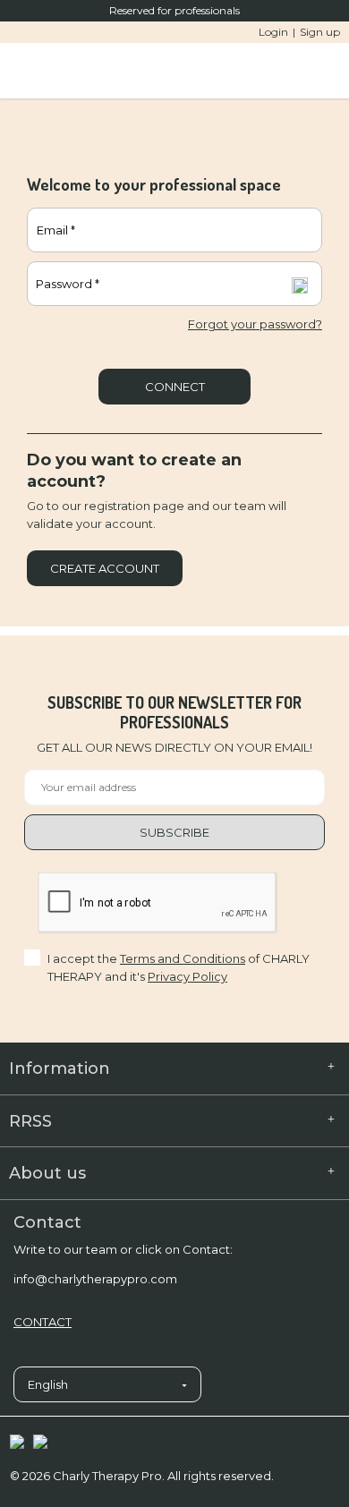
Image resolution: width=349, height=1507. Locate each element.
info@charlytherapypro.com (95, 1279)
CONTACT (42, 1322)
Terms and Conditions (182, 958)
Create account (104, 568)
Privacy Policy (187, 976)
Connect (175, 386)
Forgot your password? (255, 324)
